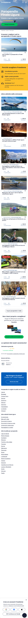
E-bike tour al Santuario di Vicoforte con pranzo (14, 219)
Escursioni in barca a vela (8, 423)
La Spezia (3, 409)
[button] (24, 615)
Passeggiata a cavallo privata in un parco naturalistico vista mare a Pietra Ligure (13, 167)
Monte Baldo (4, 454)
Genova (3, 402)
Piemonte (3, 450)
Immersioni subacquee (7, 425)
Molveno (3, 440)
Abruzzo (3, 471)
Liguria (3, 392)
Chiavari (3, 411)
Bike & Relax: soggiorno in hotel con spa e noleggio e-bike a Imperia (13, 272)
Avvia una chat (14, 381)
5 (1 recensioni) (8, 20)
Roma (2, 452)
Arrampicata (4, 417)
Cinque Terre (4, 396)
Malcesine (4, 448)
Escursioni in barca (6, 421)
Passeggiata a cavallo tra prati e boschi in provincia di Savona (13, 298)
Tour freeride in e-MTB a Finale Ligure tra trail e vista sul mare (13, 140)
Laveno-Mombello (6, 467)
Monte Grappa (5, 436)
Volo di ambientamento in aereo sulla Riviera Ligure (13, 114)
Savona (3, 398)
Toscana (3, 444)
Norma (3, 446)
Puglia (2, 473)
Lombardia (4, 456)
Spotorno (3, 400)
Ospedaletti (4, 406)
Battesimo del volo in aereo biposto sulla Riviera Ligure (12, 193)
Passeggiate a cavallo (7, 427)
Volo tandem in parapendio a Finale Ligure (12, 55)
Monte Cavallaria (5, 458)
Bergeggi (3, 394)
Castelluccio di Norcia (7, 465)
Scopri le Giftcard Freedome (14, 337)
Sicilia (2, 469)
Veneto (3, 460)
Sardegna (3, 438)
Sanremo (3, 404)
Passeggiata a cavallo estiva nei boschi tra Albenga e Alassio (13, 246)
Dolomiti (3, 463)
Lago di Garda (5, 433)
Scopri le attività (9, 24)
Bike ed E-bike (5, 419)
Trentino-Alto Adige (6, 442)
